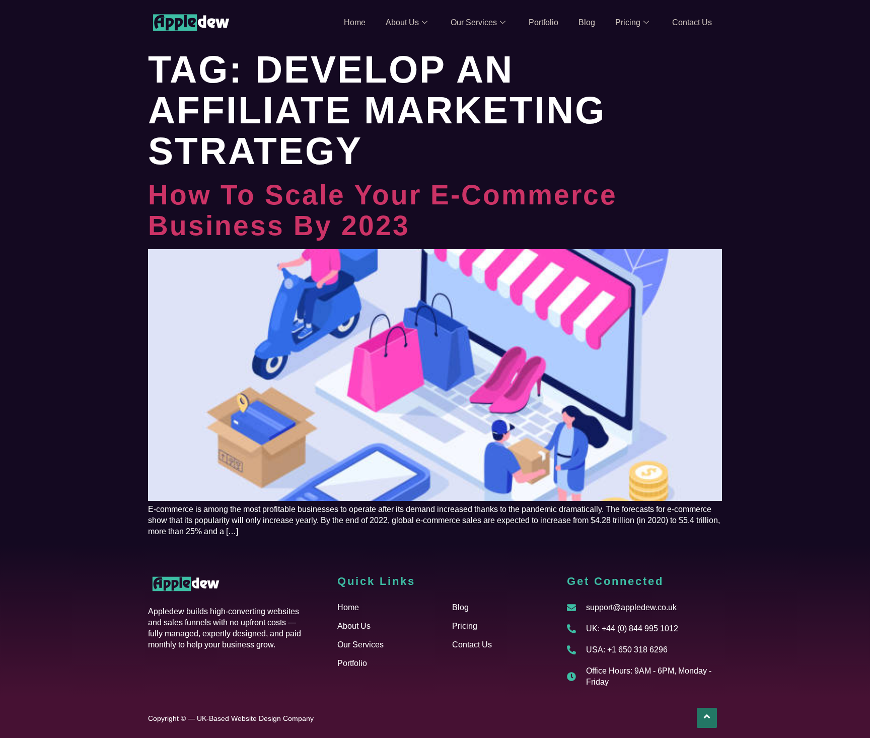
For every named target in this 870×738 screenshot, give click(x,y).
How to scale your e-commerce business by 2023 (382, 210)
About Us (402, 22)
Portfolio (543, 22)
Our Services (474, 22)
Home (355, 22)
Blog (586, 22)
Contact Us (692, 22)
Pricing (627, 22)
